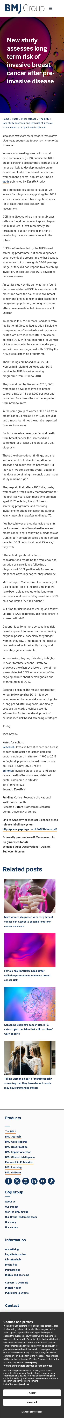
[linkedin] (34, 1181)
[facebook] (8, 1181)
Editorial (8, 770)
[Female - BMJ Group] (29, 950)
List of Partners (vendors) (16, 1384)
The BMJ (10, 1131)
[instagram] (25, 1181)
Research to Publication (19, 1162)
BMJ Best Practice (16, 1146)
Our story (10, 1222)
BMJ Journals (13, 1136)
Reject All (32, 1402)
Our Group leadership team (21, 1217)
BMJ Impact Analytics (18, 1152)
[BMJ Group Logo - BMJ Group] (25, 9)
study (6, 181)
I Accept (32, 1393)
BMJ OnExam (13, 1172)
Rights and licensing (17, 1274)
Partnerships (12, 1269)
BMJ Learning (13, 1167)
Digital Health (13, 1287)
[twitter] (17, 1181)
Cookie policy (30, 1362)
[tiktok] (51, 1181)
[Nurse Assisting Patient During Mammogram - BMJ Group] (29, 1058)
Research (9, 747)
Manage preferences (32, 1411)
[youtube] (42, 1181)
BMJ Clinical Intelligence (20, 1157)
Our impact (11, 1206)
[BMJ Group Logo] (25, 5)
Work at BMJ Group (16, 1211)
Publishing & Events (17, 1292)
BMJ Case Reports (16, 1141)
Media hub (11, 1264)
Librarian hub (13, 1259)
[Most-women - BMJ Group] (29, 896)
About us (10, 1201)
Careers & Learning (16, 1282)
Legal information (15, 1254)
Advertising (12, 1249)
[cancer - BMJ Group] (29, 1004)
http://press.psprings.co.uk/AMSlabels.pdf (30, 829)
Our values (11, 1227)
